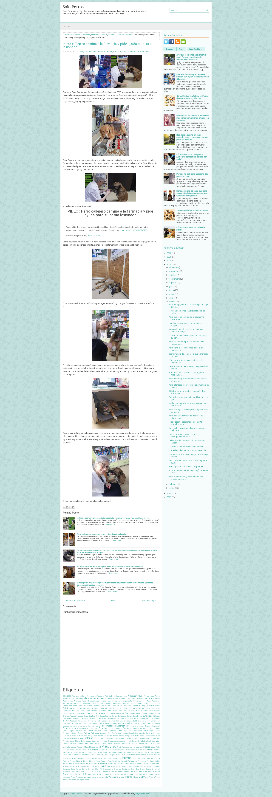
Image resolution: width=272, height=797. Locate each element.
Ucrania (130, 774)
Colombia (80, 713)
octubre (172, 275)
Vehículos (66, 777)
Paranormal (155, 752)
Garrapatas (67, 733)
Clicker (145, 711)
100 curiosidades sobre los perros (192, 210)
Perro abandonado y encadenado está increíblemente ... (186, 477)
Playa (98, 761)
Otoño (125, 752)
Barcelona (126, 703)
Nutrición (74, 752)
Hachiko (75, 736)
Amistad (140, 698)
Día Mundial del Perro (142, 719)
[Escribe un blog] (67, 507)
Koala (140, 741)
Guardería (133, 733)
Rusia (97, 766)
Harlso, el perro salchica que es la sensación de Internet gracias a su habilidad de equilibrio (191, 193)
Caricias (119, 708)
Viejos (135, 777)
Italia (83, 741)
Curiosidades (149, 716)
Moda (158, 747)
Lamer (91, 744)
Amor (147, 698)
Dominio (114, 723)
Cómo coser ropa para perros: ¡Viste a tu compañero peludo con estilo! (191, 156)
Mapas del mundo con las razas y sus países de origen (186, 330)
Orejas (114, 752)
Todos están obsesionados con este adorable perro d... (185, 423)
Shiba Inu (117, 769)
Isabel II (73, 741)
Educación (67, 726)
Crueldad (79, 716)
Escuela (141, 726)
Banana (100, 703)
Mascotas (108, 746)
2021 (169, 497)
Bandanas (107, 703)
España (148, 726)
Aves (64, 703)
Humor (117, 738)
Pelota (135, 755)
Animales (155, 698)
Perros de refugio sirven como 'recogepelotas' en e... (182, 435)
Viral (141, 777)
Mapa (86, 747)
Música (115, 750)
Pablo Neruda (132, 752)
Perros (104, 35)
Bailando (88, 703)
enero (172, 488)
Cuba (97, 716)
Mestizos (139, 747)
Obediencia (82, 752)
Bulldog (142, 706)
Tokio (94, 774)
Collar (72, 714)
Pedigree (112, 755)
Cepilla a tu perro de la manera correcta (186, 446)
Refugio (110, 764)
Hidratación (150, 736)
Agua (157, 696)
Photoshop (149, 758)
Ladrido (80, 744)
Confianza (120, 714)
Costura (144, 714)
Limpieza (135, 743)
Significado (126, 769)
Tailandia (106, 771)
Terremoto (156, 771)
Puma (152, 761)
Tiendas (71, 774)
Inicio (66, 26)
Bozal (130, 706)
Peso (143, 758)
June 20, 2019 (94, 235)
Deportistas (93, 719)
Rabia (157, 761)
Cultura (129, 716)
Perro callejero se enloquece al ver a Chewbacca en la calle (101, 534)
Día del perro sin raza (124, 719)
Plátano (92, 761)
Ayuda (69, 703)
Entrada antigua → (150, 600)
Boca (85, 706)
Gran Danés (112, 733)
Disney (147, 721)
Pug (148, 761)
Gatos (80, 733)
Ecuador (143, 723)
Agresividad (149, 696)
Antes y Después (88, 701)
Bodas (89, 706)
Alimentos (101, 698)
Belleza (157, 703)
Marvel (98, 747)
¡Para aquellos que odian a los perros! (186, 466)
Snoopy (142, 769)
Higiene (72, 738)
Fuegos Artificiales (135, 731)
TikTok (78, 774)
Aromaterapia (123, 701)
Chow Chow (122, 711)
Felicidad (142, 728)
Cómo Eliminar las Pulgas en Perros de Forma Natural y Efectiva (192, 97)
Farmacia (86, 35)
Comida (88, 713)
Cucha (102, 716)
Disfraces (140, 721)
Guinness (156, 733)
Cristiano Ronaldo (69, 716)
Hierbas (66, 738)
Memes (132, 747)
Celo (77, 711)
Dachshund (68, 718)
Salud (103, 766)
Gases (74, 733)
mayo (171, 294)
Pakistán (141, 752)
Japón (94, 741)
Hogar (102, 738)
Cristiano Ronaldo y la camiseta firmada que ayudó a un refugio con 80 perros (192, 76)
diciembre (173, 267)
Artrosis (136, 701)
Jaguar (88, 741)
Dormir (121, 723)
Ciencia (138, 710)
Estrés (96, 728)
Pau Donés (104, 755)
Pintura (72, 761)
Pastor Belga (86, 755)
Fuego (125, 731)
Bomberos (96, 706)
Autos (149, 701)
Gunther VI (67, 736)
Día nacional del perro (86, 721)
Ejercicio (76, 726)
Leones (109, 744)
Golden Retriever (91, 733)
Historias (95, 35)
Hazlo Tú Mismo (105, 736)
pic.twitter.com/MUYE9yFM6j (134, 230)
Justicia (129, 741)
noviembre (174, 271)
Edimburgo (156, 723)
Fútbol (145, 731)
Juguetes (121, 741)
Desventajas (111, 719)
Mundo (108, 750)
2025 (169, 257)
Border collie (105, 706)
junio (171, 290)
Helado (121, 736)
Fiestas (65, 731)
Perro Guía (102, 758)
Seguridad (66, 769)
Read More (110, 524)
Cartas (141, 708)
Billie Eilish (77, 706)
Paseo (65, 755)
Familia (119, 728)
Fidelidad (156, 728)
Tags (181, 49)
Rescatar (112, 35)
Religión (140, 764)
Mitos (153, 747)
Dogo (84, 723)
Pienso (157, 758)
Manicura (80, 747)
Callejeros (75, 35)
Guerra (149, 733)
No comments (144, 52)
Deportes (84, 718)
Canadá (97, 708)
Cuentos (108, 716)
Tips (83, 774)
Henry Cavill (129, 736)
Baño (114, 703)
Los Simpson (155, 744)
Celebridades (69, 710)
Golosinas (103, 733)
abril (171, 298)
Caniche (112, 708)
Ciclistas (131, 711)
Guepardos (141, 733)
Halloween (83, 736)
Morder (84, 750)
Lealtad (97, 744)
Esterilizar (89, 728)
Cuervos (115, 716)
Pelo (131, 755)
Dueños (128, 723)
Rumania (90, 766)
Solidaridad (67, 771)
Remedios (147, 764)
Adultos (140, 696)
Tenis (149, 771)
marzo (172, 301)
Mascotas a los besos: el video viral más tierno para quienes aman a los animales (192, 117)
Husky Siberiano (132, 738)
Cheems (94, 711)
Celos (82, 711)
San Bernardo (112, 766)
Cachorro (150, 705)
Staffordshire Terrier (88, 771)
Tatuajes (125, 771)
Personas (136, 758)
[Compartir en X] (70, 507)
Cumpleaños (137, 716)
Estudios (103, 728)
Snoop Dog (135, 769)
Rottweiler (82, 766)
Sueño (99, 771)
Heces (115, 736)
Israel (78, 741)
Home (66, 35)
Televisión (142, 771)
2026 (169, 253)
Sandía (131, 766)
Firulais (79, 731)
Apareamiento (101, 701)
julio (171, 286)
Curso (157, 716)
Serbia (78, 769)
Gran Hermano (123, 733)
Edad (149, 723)
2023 (69, 696)
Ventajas (87, 777)
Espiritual (156, 726)
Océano (89, 752)
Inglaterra (146, 738)
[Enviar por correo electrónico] (64, 507)
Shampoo (91, 769)
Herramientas (140, 736)
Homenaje (109, 738)
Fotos (90, 731)
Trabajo (100, 774)
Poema (104, 761)
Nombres (156, 750)
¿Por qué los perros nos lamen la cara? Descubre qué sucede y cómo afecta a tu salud (191, 57)
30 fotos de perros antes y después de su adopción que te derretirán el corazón (110, 566)
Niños (149, 750)
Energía (99, 726)
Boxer (125, 706)
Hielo (158, 736)
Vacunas (150, 774)
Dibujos (105, 721)
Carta (134, 708)
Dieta (117, 721)
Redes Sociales (91, 764)
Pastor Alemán (74, 755)
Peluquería (142, 755)
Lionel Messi (144, 744)
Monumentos (68, 750)
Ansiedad (77, 701)
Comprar (112, 714)
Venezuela (79, 777)
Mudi (89, 750)
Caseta (147, 708)
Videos (129, 35)
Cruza (86, 716)
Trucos (106, 774)
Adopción (132, 696)
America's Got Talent (127, 698)
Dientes (112, 721)
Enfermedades (109, 726)
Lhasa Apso (125, 744)
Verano (95, 777)
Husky (123, 738)
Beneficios (67, 705)
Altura (115, 698)
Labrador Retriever (70, 744)
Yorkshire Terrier (69, 780)
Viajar (121, 777)
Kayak (134, 741)
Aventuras (156, 701)
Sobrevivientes (151, 769)
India (141, 738)
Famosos (127, 728)
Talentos (114, 771)
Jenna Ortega (108, 741)
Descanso (102, 718)
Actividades (109, 696)
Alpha (110, 698)
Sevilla (84, 769)
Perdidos (150, 755)
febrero (172, 484)
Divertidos (66, 723)
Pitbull (85, 761)
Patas (93, 755)
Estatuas (81, 728)
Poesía (111, 761)
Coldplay (66, 714)
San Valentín (123, 766)
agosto (172, 282)
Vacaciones (142, 774)
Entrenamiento (123, 726)
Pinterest (66, 761)
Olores (108, 752)
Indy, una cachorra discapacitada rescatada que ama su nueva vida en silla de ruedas (113, 518)
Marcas (92, 747)
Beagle (133, 703)
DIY (72, 723)
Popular (169, 49)
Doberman (78, 723)
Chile (109, 711)
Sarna (137, 766)
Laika (86, 744)
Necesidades (131, 750)
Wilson (157, 777)
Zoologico (80, 780)
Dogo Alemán (92, 723)
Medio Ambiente (123, 747)
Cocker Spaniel (154, 711)
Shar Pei (98, 769)
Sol (159, 769)
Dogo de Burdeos (104, 723)
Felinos (149, 728)
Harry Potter (92, 736)
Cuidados (122, 716)
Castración (156, 708)
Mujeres (102, 750)
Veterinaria (103, 777)
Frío (109, 731)
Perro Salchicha (114, 758)
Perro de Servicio (76, 758)
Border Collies (116, 706)
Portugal (124, 761)
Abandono (76, 696)
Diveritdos (155, 721)
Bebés (139, 703)
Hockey (96, 738)
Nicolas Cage (141, 750)
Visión (146, 777)
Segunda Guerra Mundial (150, 766)
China (114, 711)
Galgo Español (154, 731)
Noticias (66, 752)
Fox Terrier (98, 731)
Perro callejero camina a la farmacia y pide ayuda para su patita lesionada (110, 45)
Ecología (136, 723)
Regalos (117, 764)
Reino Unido (124, 764)
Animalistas (68, 701)
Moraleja (78, 750)
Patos (98, 755)
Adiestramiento (120, 696)
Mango (73, 747)
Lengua (103, 744)
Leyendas (116, 744)
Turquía (121, 35)
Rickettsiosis (67, 766)
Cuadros (92, 716)
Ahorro (65, 698)
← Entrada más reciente (74, 600)
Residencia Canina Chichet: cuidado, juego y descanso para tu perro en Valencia (192, 137)
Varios (157, 774)
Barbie (119, 703)
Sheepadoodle (108, 769)
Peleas (118, 755)
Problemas (132, 761)
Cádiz (157, 706)
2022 (65, 696)
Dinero (122, 721)
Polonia (117, 761)
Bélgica (145, 703)
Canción (104, 708)
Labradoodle (146, 741)
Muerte (95, 750)
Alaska (71, 698)
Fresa (105, 731)
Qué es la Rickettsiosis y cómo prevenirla (187, 450)
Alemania (79, 698)
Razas (65, 763)
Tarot (120, 771)
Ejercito (82, 726)
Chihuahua (102, 711)
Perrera (65, 758)
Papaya (147, 752)
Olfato (103, 752)
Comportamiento (100, 713)
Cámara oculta (86, 708)
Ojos (99, 752)
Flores (85, 731)
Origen (119, 752)
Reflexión (102, 763)
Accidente (100, 696)
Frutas (113, 731)
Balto (94, 703)
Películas (125, 755)
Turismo (113, 774)
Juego (115, 741)
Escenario (134, 726)
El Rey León (90, 726)
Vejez (73, 777)
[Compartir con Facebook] (73, 507)
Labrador (156, 741)
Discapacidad (130, 721)
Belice (151, 703)
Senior (73, 769)
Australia (142, 701)
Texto (65, 774)
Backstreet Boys (78, 703)
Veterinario (113, 777)
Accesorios (91, 696)
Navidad (121, 750)
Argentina (112, 701)
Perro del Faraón (91, 758)
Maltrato (66, 747)
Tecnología (134, 771)
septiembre (174, 279)
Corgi (138, 714)
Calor (75, 708)
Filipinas (72, 731)
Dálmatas (76, 719)
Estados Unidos (70, 728)
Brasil (135, 706)
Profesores (142, 761)
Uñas (136, 774)
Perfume (157, 755)
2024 (169, 260)
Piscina (79, 761)
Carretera (127, 708)
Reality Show (74, 764)
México (146, 747)
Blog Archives (195, 49)
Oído (94, 752)
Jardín (99, 741)
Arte (130, 701)
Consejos (130, 713)
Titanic (89, 774)
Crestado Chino (154, 714)
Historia (79, 738)
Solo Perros (73, 6)
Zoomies (87, 780)
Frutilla (119, 731)
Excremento (112, 728)
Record (82, 763)
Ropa (75, 766)
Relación (133, 764)
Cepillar (87, 711)
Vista (151, 777)
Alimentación (90, 698)
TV (125, 774)
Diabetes (98, 721)
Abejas (83, 696)
